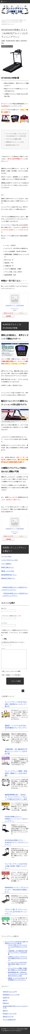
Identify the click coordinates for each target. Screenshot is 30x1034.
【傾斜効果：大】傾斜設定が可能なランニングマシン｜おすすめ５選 (16, 751)
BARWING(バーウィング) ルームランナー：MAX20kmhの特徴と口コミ (16, 890)
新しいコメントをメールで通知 (11, 671)
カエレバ (17, 308)
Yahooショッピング (8, 313)
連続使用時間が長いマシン (9, 574)
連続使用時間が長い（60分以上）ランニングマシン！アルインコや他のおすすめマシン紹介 (16, 797)
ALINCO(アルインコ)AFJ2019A (15, 305)
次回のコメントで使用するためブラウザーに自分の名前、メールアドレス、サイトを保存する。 (14, 633)
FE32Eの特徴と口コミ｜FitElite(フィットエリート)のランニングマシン (16, 819)
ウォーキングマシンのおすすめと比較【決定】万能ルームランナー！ (16, 866)
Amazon (21, 313)
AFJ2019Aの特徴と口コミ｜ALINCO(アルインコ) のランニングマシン (16, 842)
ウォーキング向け (6, 556)
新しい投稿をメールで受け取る (11, 675)
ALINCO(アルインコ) (7, 46)
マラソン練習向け (6, 563)
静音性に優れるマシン (7, 567)
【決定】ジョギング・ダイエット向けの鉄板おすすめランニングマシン (17, 958)
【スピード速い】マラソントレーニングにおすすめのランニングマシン (16, 912)
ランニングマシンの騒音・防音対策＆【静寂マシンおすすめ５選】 (16, 773)
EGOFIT (5, 997)
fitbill (4, 1000)
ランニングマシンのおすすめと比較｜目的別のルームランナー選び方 (16, 704)
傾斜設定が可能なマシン (8, 578)
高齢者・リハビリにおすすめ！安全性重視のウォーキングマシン (16, 728)
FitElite (5, 1003)
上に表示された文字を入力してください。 (13, 642)
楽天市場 (8, 316)
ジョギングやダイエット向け (9, 560)
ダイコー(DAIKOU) (8, 1019)
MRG (4, 1010)
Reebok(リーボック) (8, 1013)
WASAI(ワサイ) (7, 1016)
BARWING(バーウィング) (10, 994)
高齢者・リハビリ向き (7, 571)
